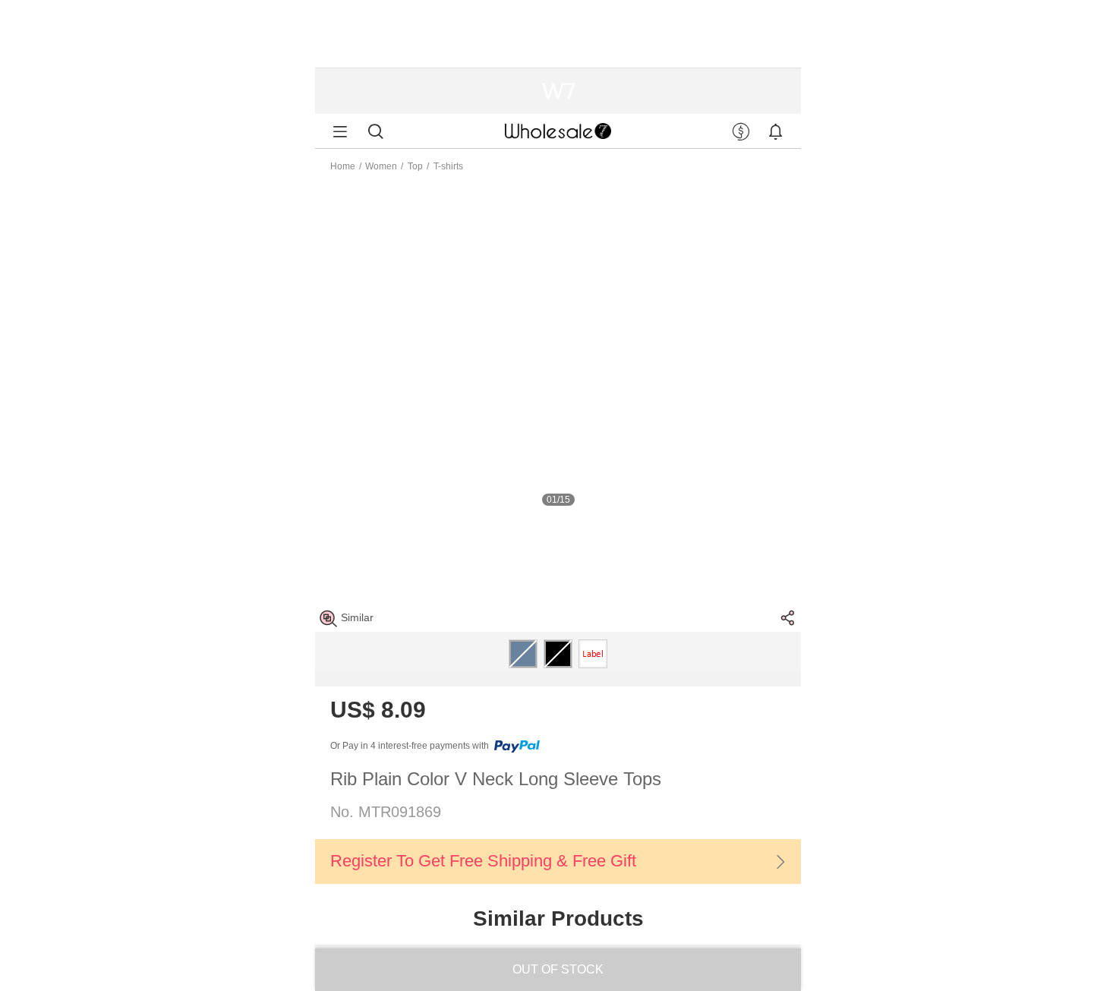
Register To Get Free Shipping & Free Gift (483, 860)
